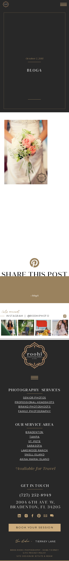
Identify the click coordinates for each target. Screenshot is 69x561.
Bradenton (34, 432)
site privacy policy (34, 553)
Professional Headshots (34, 402)
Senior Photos (34, 397)
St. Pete (34, 441)
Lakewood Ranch (34, 450)
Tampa (34, 436)
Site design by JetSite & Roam (35, 556)
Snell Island (34, 454)
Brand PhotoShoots (34, 406)
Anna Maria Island (34, 459)
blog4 (35, 296)
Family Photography (34, 411)
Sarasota (34, 445)
